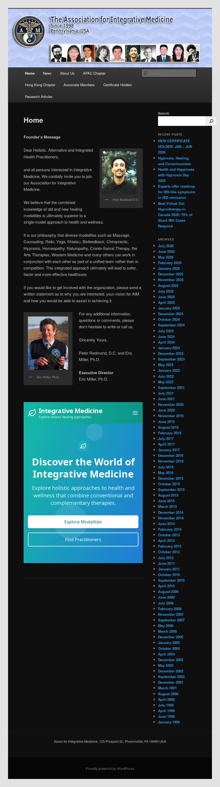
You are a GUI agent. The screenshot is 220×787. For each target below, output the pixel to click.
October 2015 (169, 483)
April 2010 (166, 585)
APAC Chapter (94, 73)
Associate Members (79, 84)
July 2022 (166, 376)
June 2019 (166, 421)
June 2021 (166, 398)
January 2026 (169, 268)
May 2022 (165, 381)
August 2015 (168, 495)
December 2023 (170, 353)
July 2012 (166, 557)
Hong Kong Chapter (40, 84)
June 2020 (166, 410)
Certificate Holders (117, 84)
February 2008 (169, 608)
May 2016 (165, 472)
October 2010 (169, 574)
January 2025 (169, 308)
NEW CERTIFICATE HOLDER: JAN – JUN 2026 (175, 146)
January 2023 (169, 370)
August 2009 (168, 591)
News (47, 73)
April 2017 (166, 444)
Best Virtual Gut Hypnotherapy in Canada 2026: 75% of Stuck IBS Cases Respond (175, 215)
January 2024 (169, 347)
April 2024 (166, 342)
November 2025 (171, 279)
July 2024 (166, 330)
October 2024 (169, 319)
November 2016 (171, 461)
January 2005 (169, 642)
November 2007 (171, 614)
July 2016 (166, 466)
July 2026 (166, 245)
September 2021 (171, 387)
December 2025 (170, 273)
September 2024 (171, 324)
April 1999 (166, 710)
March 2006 (167, 631)
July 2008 (166, 603)
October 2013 (169, 534)
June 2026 (166, 251)
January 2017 (169, 449)
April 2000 (166, 699)
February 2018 (169, 432)
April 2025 (166, 302)
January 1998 (169, 721)
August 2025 (168, 285)
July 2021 (166, 393)
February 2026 (169, 262)
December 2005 (170, 636)
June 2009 (166, 597)
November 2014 (171, 517)
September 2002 (171, 676)
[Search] (211, 121)
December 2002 (170, 670)
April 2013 (166, 540)
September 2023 (171, 359)
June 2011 (166, 563)
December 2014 (170, 512)
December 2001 (170, 682)
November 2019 (171, 415)
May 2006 (165, 625)
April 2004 (166, 654)
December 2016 (170, 455)
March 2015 (167, 506)
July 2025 (166, 291)
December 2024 (170, 313)
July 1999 (166, 705)
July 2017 (166, 438)
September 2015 (171, 489)
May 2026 (165, 257)
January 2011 (169, 568)
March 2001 (167, 687)
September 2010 (171, 580)
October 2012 (169, 551)
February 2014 (169, 529)
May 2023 (165, 364)
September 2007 (171, 619)
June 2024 (166, 336)
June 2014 (166, 523)
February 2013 (169, 546)
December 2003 (170, 659)
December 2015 (170, 478)
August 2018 (168, 427)
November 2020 (171, 404)
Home (30, 73)
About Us (67, 73)
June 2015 (166, 500)
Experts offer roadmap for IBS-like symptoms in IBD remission (176, 192)
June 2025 (166, 296)
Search (163, 113)
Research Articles (39, 96)
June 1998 (166, 716)
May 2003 (165, 665)
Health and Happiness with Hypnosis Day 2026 (176, 175)
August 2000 (168, 693)
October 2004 (169, 648)
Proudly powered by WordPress (110, 768)
